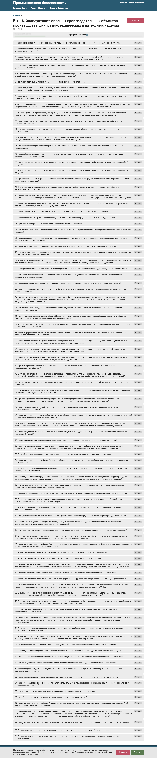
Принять (137, 752)
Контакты (139, 3)
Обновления (42, 8)
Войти (131, 3)
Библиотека (63, 8)
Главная (123, 3)
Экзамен (17, 8)
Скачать (25, 8)
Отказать (123, 752)
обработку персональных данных (59, 752)
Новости (53, 8)
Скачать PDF (135, 21)
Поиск (33, 8)
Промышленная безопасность (39, 3)
